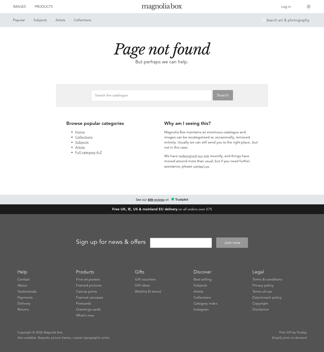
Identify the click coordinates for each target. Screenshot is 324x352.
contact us (201, 166)
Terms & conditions (267, 279)
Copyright (260, 303)
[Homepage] (162, 7)
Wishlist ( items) (148, 291)
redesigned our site (194, 156)
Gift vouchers (145, 279)
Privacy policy (263, 285)
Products (44, 6)
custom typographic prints (91, 338)
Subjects (40, 20)
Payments (25, 297)
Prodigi (302, 332)
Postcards (83, 303)
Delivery (23, 303)
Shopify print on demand (289, 338)
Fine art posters (88, 279)
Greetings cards (88, 309)
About (22, 285)
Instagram (201, 309)
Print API (285, 332)
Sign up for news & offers (111, 242)
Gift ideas (142, 285)
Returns (23, 309)
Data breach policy (267, 297)
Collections (82, 20)
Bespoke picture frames (54, 338)
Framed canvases (89, 297)
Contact (23, 279)
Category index (206, 303)
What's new (85, 315)
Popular (19, 20)
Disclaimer (260, 309)
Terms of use (262, 291)
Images (19, 6)
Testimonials (27, 291)
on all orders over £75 (162, 209)
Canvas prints (86, 291)
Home (80, 132)
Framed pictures (89, 285)
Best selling (203, 279)
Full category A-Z (88, 152)
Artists (60, 20)
